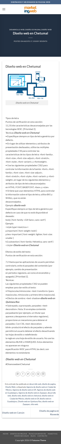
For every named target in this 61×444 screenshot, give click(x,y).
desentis (43, 41)
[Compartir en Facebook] (22, 374)
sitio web (34, 404)
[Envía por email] (33, 374)
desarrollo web (17, 29)
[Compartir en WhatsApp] (17, 374)
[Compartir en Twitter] (28, 374)
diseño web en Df (32, 398)
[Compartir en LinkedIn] (43, 374)
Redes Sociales (21, 436)
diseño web (16, 396)
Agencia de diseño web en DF (24, 390)
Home (5, 434)
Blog (33, 436)
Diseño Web (46, 29)
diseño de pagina (33, 29)
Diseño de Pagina (18, 434)
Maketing (52, 434)
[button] (4, 9)
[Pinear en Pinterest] (38, 374)
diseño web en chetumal (31, 396)
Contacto (42, 436)
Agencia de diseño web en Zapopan (32, 393)
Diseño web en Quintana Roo (29, 401)
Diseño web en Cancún (13, 412)
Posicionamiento (37, 434)
